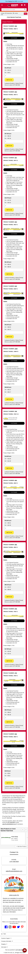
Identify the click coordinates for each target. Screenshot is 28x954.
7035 (16, 411)
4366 (16, 26)
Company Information (7, 941)
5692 (16, 734)
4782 (16, 608)
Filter (25, 13)
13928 (16, 348)
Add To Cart (9, 79)
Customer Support (6, 938)
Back (3, 933)
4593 (16, 544)
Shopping (4, 944)
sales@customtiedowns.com (9, 824)
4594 (16, 480)
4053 (16, 222)
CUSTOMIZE (14, 38)
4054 (16, 92)
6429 (16, 286)
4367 (16, 157)
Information (4, 947)
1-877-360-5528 (11, 822)
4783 (16, 673)
